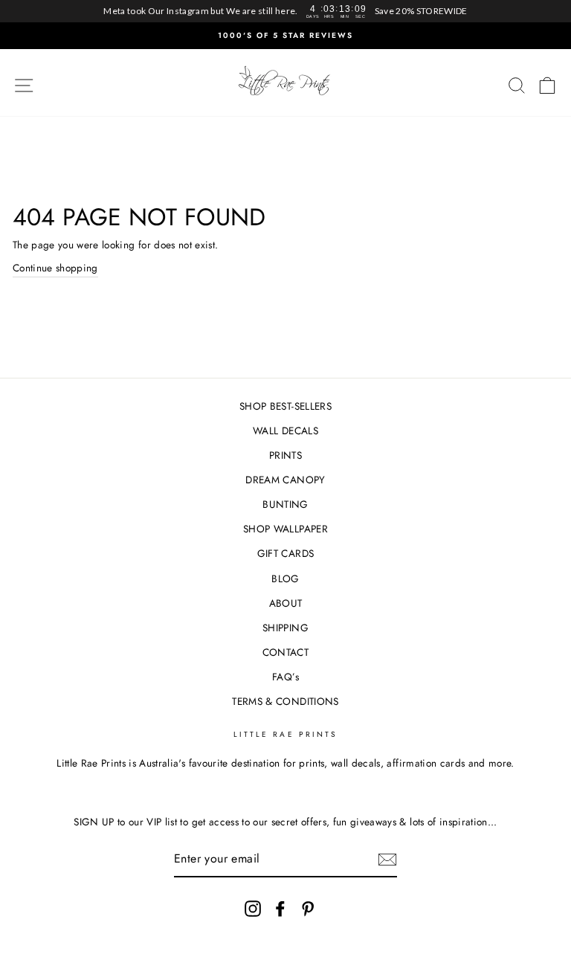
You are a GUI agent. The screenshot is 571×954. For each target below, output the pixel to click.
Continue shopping (55, 267)
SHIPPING (285, 627)
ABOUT (286, 603)
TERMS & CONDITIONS (285, 701)
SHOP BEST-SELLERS (285, 406)
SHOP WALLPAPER (285, 528)
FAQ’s (285, 676)
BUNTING (285, 504)
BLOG (285, 578)
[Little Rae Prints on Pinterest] (308, 908)
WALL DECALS (285, 430)
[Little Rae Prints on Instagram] (253, 908)
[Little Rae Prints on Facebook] (280, 908)
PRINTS (285, 455)
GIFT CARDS (285, 553)
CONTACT (285, 652)
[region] (285, 11)
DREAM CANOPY (285, 479)
